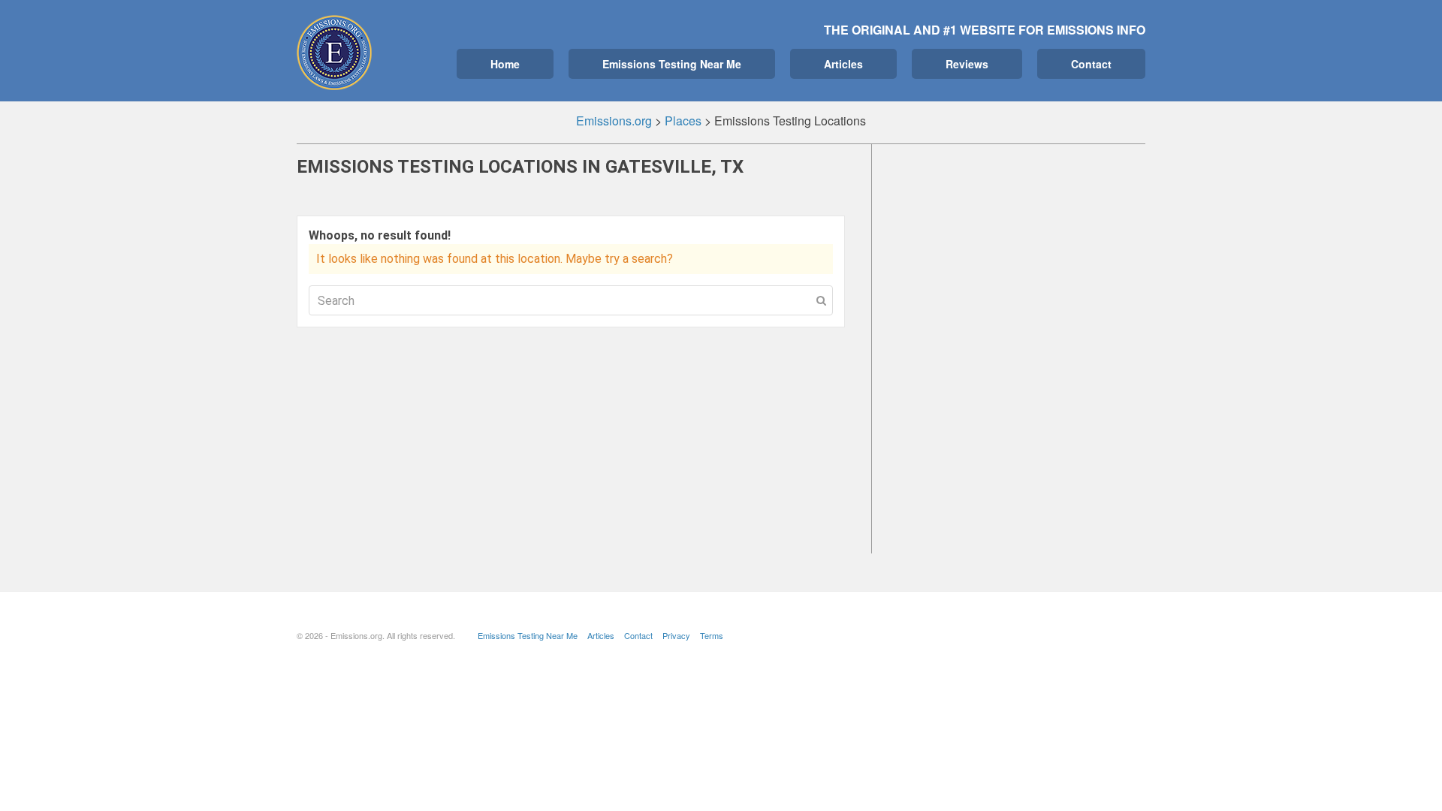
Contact (1091, 63)
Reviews (967, 63)
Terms (711, 635)
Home (505, 63)
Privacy (676, 635)
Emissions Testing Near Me (671, 63)
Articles (843, 63)
